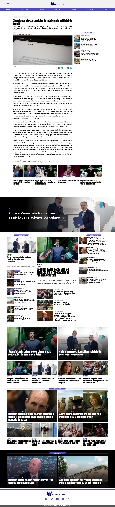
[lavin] (57, 262)
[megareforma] (10, 318)
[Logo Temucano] (57, 5)
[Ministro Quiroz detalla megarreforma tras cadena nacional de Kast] (10, 291)
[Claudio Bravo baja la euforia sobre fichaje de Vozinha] (10, 309)
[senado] (10, 274)
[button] (17, 161)
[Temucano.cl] (8, 4)
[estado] (10, 282)
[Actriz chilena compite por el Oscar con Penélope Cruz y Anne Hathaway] (83, 260)
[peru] (83, 270)
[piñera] (10, 300)
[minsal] (83, 280)
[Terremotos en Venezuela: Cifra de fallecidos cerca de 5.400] (77, 46)
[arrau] (83, 250)
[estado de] (83, 240)
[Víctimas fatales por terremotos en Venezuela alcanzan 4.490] (77, 60)
